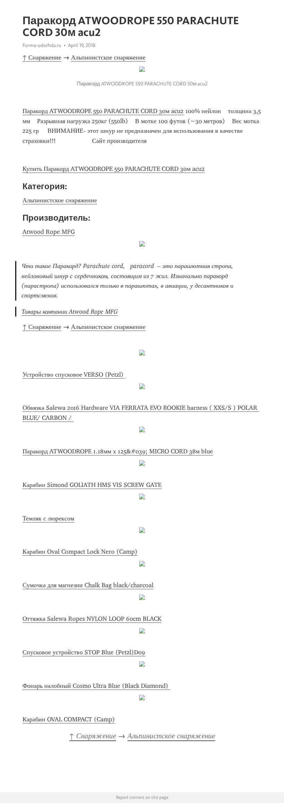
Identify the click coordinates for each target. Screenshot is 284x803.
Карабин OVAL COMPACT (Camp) (69, 719)
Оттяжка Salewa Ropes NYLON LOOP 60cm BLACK (92, 618)
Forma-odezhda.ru (42, 45)
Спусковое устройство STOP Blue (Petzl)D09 (84, 652)
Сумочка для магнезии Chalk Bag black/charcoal (88, 585)
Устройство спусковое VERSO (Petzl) (74, 374)
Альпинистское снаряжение (108, 57)
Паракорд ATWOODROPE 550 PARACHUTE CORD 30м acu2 (103, 111)
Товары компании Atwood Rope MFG (69, 311)
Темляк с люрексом (48, 518)
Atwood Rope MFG (49, 232)
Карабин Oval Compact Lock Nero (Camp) (80, 551)
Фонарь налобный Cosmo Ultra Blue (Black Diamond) (96, 686)
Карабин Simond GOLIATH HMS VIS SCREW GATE (92, 485)
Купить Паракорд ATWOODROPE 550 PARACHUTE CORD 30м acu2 (114, 169)
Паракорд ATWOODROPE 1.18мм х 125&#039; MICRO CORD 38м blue (118, 451)
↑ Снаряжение (42, 57)
